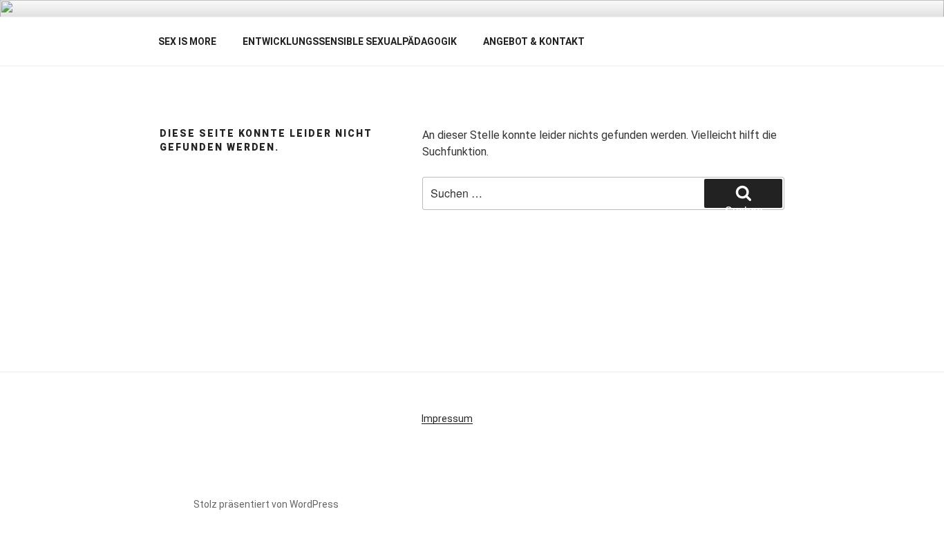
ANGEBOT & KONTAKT (534, 41)
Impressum (447, 418)
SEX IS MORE (187, 41)
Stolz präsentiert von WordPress (266, 504)
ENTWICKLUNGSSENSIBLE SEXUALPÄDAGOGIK (350, 41)
